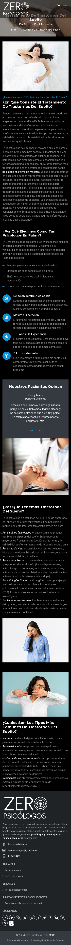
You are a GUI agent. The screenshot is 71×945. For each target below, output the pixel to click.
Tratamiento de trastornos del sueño (24, 907)
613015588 (14, 859)
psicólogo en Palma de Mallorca (21, 171)
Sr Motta (50, 939)
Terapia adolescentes (16, 893)
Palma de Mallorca (17, 848)
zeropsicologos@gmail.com (22, 854)
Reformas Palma (14, 880)
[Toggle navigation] (65, 5)
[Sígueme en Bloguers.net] (11, 927)
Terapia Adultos (13, 874)
